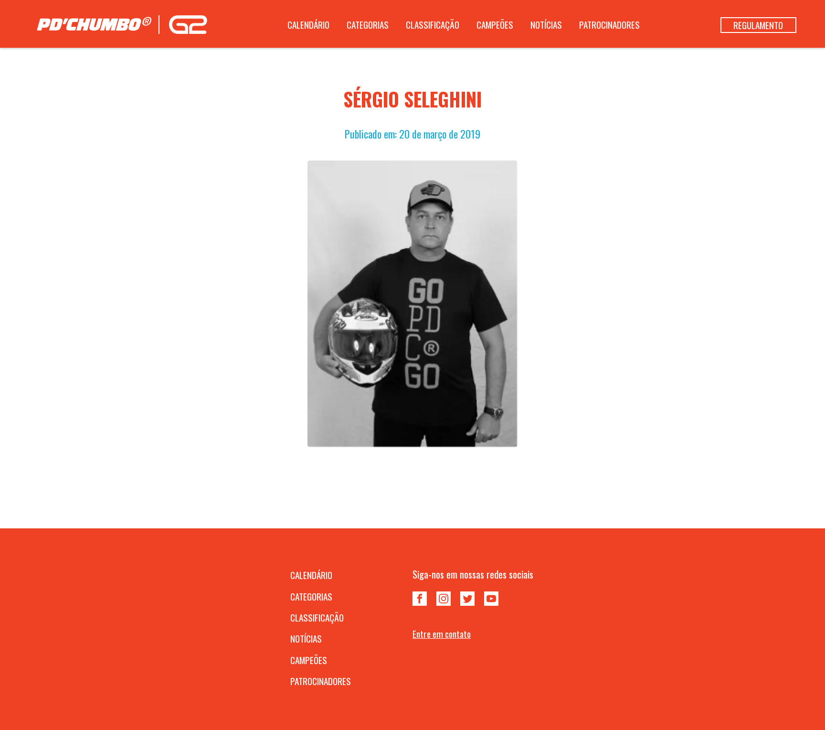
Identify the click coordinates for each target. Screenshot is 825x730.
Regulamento (758, 25)
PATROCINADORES (609, 25)
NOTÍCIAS (546, 25)
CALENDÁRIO (308, 25)
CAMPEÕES (494, 25)
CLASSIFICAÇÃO (432, 25)
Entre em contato (441, 634)
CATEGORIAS (368, 25)
